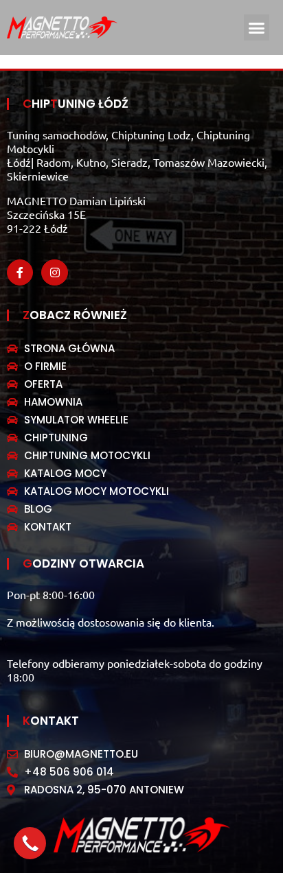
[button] (257, 27)
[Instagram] (54, 272)
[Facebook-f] (20, 272)
